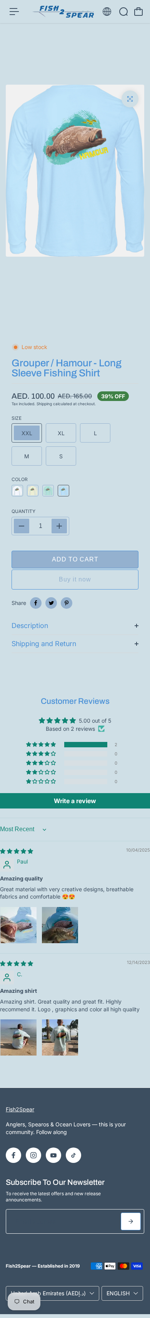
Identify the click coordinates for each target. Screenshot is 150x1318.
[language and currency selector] (107, 11)
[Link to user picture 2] (60, 925)
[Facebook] (36, 603)
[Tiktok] (73, 1155)
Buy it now (75, 579)
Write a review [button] (75, 801)
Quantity (23, 511)
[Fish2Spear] (63, 12)
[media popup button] (130, 98)
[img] (16, 851)
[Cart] (138, 11)
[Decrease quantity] (21, 526)
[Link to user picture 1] (18, 925)
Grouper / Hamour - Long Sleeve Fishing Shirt (67, 367)
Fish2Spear (20, 1109)
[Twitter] (51, 603)
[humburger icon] (14, 11)
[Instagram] (33, 1155)
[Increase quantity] (59, 526)
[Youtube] (53, 1155)
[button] (41, 744)
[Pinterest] (66, 603)
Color (20, 479)
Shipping (44, 403)
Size (17, 418)
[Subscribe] (131, 1221)
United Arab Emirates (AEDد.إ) (48, 1293)
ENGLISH (118, 1293)
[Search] (123, 11)
